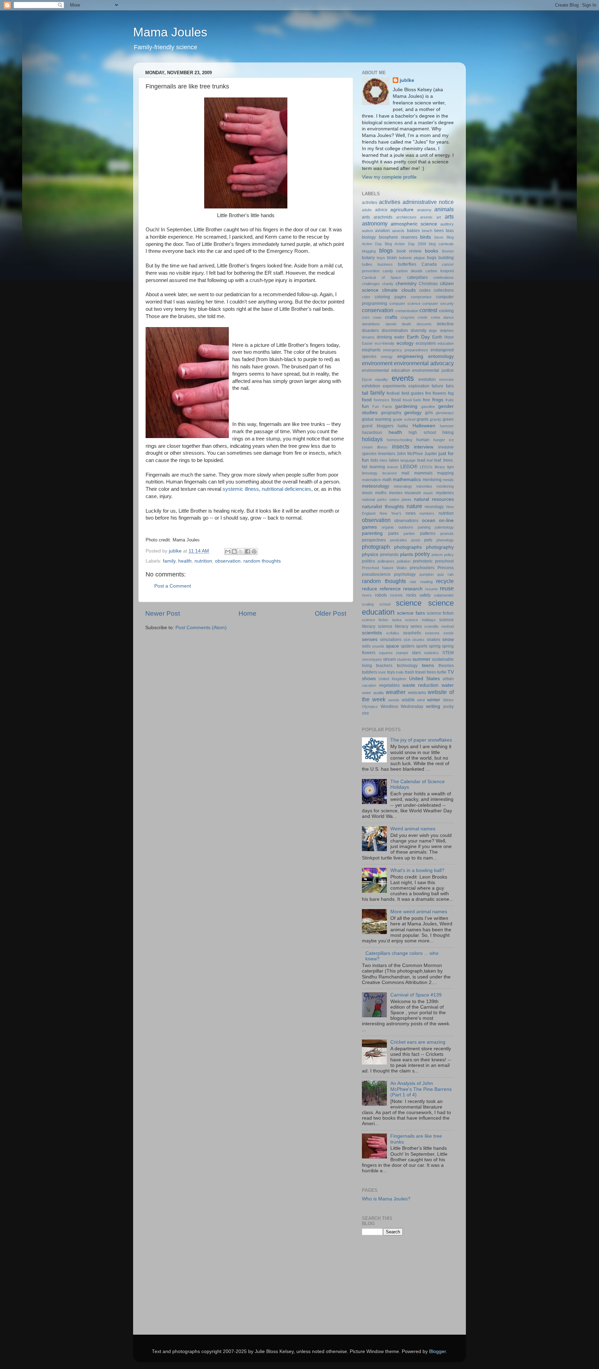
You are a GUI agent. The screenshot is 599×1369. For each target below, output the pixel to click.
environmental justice (433, 370)
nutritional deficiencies (286, 489)
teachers (384, 665)
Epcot (367, 379)
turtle (441, 672)
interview (423, 447)
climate (390, 290)
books (431, 251)
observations (406, 520)
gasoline (428, 406)
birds (425, 237)
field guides (412, 393)
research (413, 588)
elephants (371, 350)
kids (374, 460)
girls (429, 412)
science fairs (411, 613)
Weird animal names (412, 828)
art (438, 217)
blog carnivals (441, 244)
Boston (448, 251)
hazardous (372, 432)
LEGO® (408, 466)
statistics (431, 653)
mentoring (432, 479)
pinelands (389, 554)
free (426, 399)
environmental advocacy (424, 363)
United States (424, 678)
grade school (404, 419)
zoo (365, 713)
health (185, 561)
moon (367, 492)
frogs (437, 399)
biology (369, 237)
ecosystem (426, 343)
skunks (418, 640)
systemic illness (241, 489)
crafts (391, 317)
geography (391, 412)
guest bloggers (377, 425)
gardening (406, 406)
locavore (389, 473)
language (408, 460)
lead (421, 460)
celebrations (443, 277)
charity (387, 284)
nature (414, 506)
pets (428, 540)
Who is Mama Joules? (386, 1198)
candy (388, 271)
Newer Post (162, 613)
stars (416, 652)
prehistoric (423, 561)
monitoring (445, 486)
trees (431, 672)
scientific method (439, 626)
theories (446, 665)
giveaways (445, 413)
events (403, 378)
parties (409, 533)
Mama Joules (170, 32)
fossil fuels (412, 400)
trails (400, 672)
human (422, 439)
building (446, 257)
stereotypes (372, 659)
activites (369, 202)
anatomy (424, 210)
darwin (391, 324)
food (367, 399)
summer (422, 659)
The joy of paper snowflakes (421, 740)
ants (366, 217)
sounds (378, 646)
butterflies (407, 264)
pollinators (385, 561)
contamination (406, 311)
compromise (421, 297)
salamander (444, 595)
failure (437, 386)
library (440, 467)
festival (393, 393)
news (411, 513)
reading (426, 582)
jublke (407, 80)
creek (422, 317)
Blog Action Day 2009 (405, 244)
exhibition (371, 386)
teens (428, 665)
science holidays (420, 620)
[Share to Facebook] (247, 551)
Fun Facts (382, 406)
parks (393, 533)
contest (428, 310)
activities (389, 202)
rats (413, 582)
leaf (430, 460)
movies (395, 492)
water (448, 685)
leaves (392, 467)
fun (365, 406)
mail (405, 473)
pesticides (398, 540)
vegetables (389, 685)
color (366, 297)
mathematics (407, 479)
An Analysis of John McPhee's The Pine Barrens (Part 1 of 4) (421, 1089)
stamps (402, 653)
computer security (438, 303)
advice (381, 209)
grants (422, 419)
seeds (448, 633)
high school (422, 432)
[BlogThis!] (234, 551)
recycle (445, 581)
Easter (367, 343)
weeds (393, 700)
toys (391, 672)
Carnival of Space (381, 277)
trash (409, 672)
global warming (376, 419)
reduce (369, 588)
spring (435, 646)
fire (428, 393)
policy (449, 555)
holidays (372, 439)
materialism (371, 480)
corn (366, 317)
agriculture (402, 209)
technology (407, 665)
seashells (412, 633)
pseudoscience (376, 574)
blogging (369, 251)
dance (448, 317)
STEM (448, 652)
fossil (396, 399)
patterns (427, 533)
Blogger (437, 1351)
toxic (382, 672)
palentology (444, 527)
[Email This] (227, 551)
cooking (446, 310)
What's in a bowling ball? (417, 870)
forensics (381, 400)
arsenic (426, 217)
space (392, 646)
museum (413, 492)
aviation (382, 230)
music (428, 493)
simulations (390, 639)
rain (451, 574)
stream (389, 659)
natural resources (434, 499)
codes (425, 290)
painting (424, 527)
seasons (432, 633)
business (385, 264)
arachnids (383, 217)
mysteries (445, 492)
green (448, 419)
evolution (427, 379)
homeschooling (399, 440)
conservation (377, 310)
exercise (446, 379)
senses (369, 639)
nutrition (203, 561)
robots (381, 595)
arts (449, 216)
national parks (374, 499)
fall (365, 393)
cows (377, 317)
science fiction (440, 613)
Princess (445, 567)
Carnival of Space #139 (416, 995)
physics (370, 554)
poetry (422, 554)
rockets (396, 595)
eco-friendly (384, 343)
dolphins (447, 330)
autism (367, 231)
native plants (400, 499)
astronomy (375, 223)
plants (406, 554)
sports (421, 646)
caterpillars (417, 277)
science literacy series (400, 626)
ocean (428, 520)
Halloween (424, 425)
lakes (394, 460)
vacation (369, 685)
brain (392, 257)
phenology (445, 540)
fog (451, 393)
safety (425, 595)
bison (438, 237)
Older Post (330, 613)
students (404, 659)
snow (448, 639)
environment (377, 363)
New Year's (391, 513)
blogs (386, 250)
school (384, 604)
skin (406, 640)
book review (409, 251)
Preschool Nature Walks (384, 568)
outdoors (405, 527)
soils (366, 646)
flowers (439, 393)
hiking (448, 432)
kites (384, 460)
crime (435, 317)
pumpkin (426, 574)
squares (386, 653)
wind (421, 700)
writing (433, 706)
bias (450, 230)
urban (448, 678)
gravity (435, 419)
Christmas (428, 283)
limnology (369, 473)
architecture (406, 217)
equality (381, 379)
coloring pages (390, 296)
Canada (429, 264)
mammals (423, 473)
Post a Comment (172, 586)
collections (444, 290)
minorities (424, 486)
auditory (447, 224)
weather (396, 692)
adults (367, 210)
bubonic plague (412, 258)
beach (427, 231)
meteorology (375, 486)
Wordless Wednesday (402, 706)
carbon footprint (439, 271)
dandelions (371, 324)
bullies (367, 264)
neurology (434, 506)
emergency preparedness (405, 350)
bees (439, 230)
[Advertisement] (396, 1291)
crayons (408, 317)
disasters (370, 330)
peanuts (447, 533)
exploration (418, 386)
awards (398, 231)
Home (247, 613)
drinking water (391, 337)
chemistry (406, 283)
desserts (424, 324)
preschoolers (422, 567)
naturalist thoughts (383, 506)
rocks (411, 595)
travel (420, 672)
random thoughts (262, 561)
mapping (445, 473)
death (406, 324)
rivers (367, 595)
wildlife (408, 700)
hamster (447, 426)
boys (381, 258)
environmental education (386, 370)
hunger (439, 440)
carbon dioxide (409, 271)
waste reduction (420, 685)
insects (400, 446)
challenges (371, 284)
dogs (433, 330)
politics (368, 561)
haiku (403, 425)
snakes (433, 639)
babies (413, 230)
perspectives (374, 540)
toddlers (369, 672)
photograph (376, 547)
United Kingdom (392, 679)
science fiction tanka (381, 620)
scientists (372, 632)
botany (368, 257)
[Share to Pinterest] (254, 551)
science (409, 603)
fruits (449, 400)
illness (382, 447)
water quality (373, 693)
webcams (417, 692)
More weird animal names (418, 911)
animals (444, 209)
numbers (426, 513)
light (450, 467)
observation (228, 561)
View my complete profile (389, 177)
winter (433, 699)
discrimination (395, 330)
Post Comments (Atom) (201, 627)
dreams (368, 337)
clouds (408, 290)
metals (448, 480)
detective (445, 324)
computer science (404, 303)
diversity (418, 330)
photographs (408, 547)
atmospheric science (414, 223)
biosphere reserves (398, 237)
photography (440, 547)
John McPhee (410, 453)
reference (390, 588)
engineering (410, 356)
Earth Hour (443, 337)
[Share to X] (240, 551)
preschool (444, 561)
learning (377, 466)
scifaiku (392, 633)
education (445, 343)
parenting (372, 533)
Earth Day (418, 337)
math (387, 479)
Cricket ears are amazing (417, 1042)
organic (388, 527)
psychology (405, 574)
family (169, 561)
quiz (440, 574)
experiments (394, 386)
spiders (408, 646)
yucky (448, 706)
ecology (405, 343)
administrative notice (428, 202)
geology (413, 412)
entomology (441, 356)
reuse (447, 588)
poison (437, 555)
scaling (368, 604)
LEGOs (426, 467)
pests (415, 540)
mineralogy (403, 486)
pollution (403, 561)
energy (387, 356)
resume (431, 589)
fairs (450, 386)
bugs (431, 257)
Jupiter (430, 453)
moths (381, 492)
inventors (386, 453)
